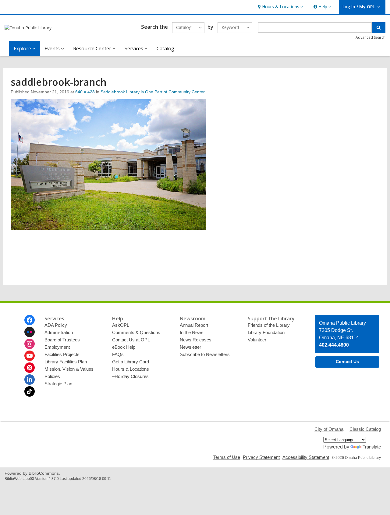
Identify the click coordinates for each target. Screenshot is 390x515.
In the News (192, 332)
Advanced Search (370, 37)
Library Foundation (266, 332)
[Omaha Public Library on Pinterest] (29, 367)
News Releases (195, 339)
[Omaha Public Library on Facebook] (29, 320)
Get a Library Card (130, 361)
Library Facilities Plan (65, 361)
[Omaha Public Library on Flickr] (29, 332)
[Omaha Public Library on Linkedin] (29, 379)
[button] (280, 7)
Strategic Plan (58, 383)
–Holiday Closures (130, 376)
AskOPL (120, 325)
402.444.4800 (334, 345)
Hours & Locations (130, 369)
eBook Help (123, 347)
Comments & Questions (136, 332)
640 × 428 (85, 91)
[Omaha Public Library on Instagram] (29, 344)
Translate (372, 446)
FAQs (118, 354)
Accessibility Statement (305, 457)
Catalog (165, 48)
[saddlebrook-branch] (108, 228)
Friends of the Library (269, 325)
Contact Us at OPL (131, 339)
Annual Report (194, 325)
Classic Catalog (365, 429)
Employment (57, 347)
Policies (52, 376)
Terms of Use (226, 457)
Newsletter (190, 347)
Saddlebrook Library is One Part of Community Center (152, 91)
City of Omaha (328, 429)
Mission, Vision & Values (69, 369)
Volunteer (257, 339)
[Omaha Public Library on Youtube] (29, 356)
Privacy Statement (261, 457)
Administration (58, 332)
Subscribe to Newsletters (205, 354)
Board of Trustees (62, 339)
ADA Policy (55, 325)
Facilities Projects (62, 354)
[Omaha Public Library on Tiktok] (29, 391)
